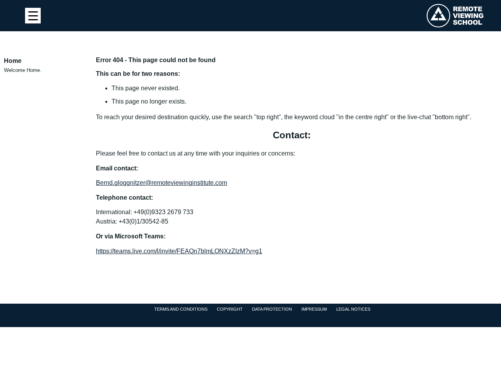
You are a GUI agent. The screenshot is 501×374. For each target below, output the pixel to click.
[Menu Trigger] (33, 15)
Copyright (230, 309)
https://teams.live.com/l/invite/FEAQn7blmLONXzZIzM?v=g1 (179, 251)
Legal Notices (353, 309)
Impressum (314, 309)
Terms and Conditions (180, 309)
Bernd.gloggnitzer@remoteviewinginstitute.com (161, 182)
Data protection (272, 309)
